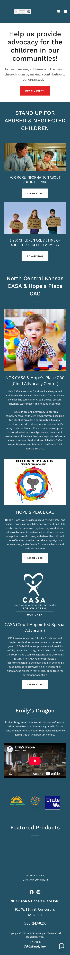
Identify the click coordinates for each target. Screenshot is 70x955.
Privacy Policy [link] (35, 875)
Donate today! (35, 90)
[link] (22, 11)
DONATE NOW (35, 256)
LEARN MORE (35, 193)
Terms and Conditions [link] (35, 879)
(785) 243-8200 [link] (35, 923)
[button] (65, 11)
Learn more (35, 557)
